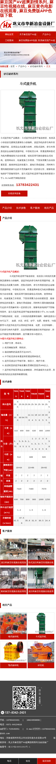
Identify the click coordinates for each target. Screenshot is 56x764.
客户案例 (35, 208)
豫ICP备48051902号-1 (19, 747)
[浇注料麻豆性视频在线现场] (13, 559)
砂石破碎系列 (36, 66)
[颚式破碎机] (13, 662)
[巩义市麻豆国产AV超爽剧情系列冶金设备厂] (28, 28)
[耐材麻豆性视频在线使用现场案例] (13, 588)
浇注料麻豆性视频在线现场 (13, 562)
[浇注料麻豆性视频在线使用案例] (41, 588)
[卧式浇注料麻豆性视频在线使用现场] (41, 559)
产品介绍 (7, 208)
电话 (9, 761)
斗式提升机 (41, 636)
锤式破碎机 (13, 636)
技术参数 (21, 208)
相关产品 (49, 208)
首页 (12, 66)
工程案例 (9, 40)
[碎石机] (41, 662)
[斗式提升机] (41, 633)
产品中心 (46, 34)
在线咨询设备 (14, 193)
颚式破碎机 (13, 665)
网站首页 (9, 34)
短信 (28, 761)
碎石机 (41, 665)
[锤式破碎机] (13, 633)
